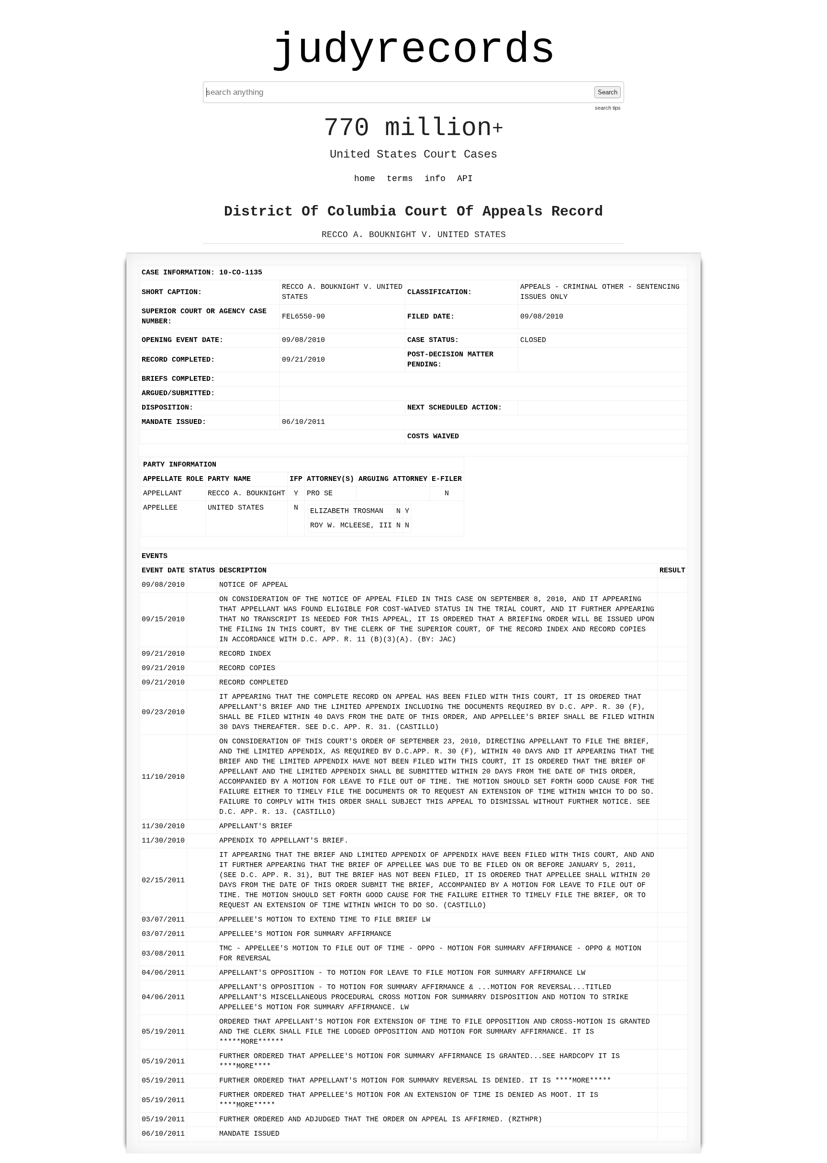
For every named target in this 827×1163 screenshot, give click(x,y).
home (364, 178)
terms (400, 178)
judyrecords (413, 50)
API (465, 178)
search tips (608, 108)
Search (607, 92)
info (435, 178)
